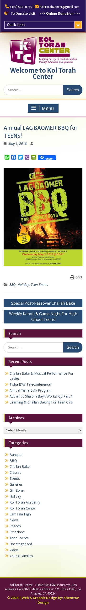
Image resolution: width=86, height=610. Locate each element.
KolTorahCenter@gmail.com (60, 7)
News (14, 520)
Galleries (16, 484)
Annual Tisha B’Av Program (31, 390)
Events (15, 478)
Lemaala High (20, 514)
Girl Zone (17, 490)
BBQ (12, 284)
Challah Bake (20, 466)
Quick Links (16, 25)
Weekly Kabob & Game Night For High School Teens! (43, 316)
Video (14, 550)
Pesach (15, 526)
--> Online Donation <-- (59, 13)
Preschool (17, 532)
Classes (15, 472)
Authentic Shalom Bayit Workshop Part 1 (41, 396)
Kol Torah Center (23, 508)
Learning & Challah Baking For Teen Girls (41, 402)
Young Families (21, 556)
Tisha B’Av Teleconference (30, 384)
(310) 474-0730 (21, 7)
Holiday (23, 284)
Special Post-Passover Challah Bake (43, 303)
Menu (48, 108)
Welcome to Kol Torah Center (43, 73)
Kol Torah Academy (25, 502)
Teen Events (39, 284)
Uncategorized (21, 544)
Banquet (16, 454)
